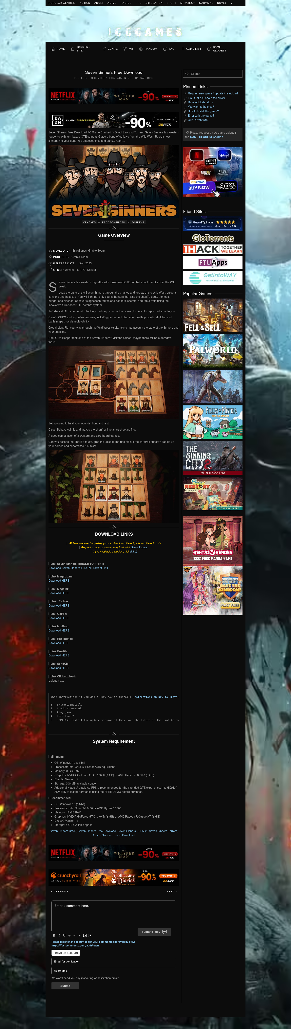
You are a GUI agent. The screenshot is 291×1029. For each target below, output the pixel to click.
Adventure (125, 78)
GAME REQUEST (220, 49)
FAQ (172, 49)
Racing (126, 3)
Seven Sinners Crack (63, 831)
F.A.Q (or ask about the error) (206, 98)
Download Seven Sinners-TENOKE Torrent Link (78, 568)
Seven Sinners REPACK (132, 831)
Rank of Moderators (200, 102)
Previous (60, 891)
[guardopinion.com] (212, 223)
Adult (99, 3)
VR (233, 3)
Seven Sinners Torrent (163, 831)
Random (151, 49)
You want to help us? (201, 106)
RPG (139, 3)
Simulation (154, 3)
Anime (112, 3)
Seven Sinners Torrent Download (114, 835)
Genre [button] (113, 49)
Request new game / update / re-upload (213, 93)
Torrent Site (83, 49)
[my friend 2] (212, 237)
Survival (206, 3)
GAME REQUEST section (206, 137)
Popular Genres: (62, 3)
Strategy (187, 3)
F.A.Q (133, 551)
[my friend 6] (212, 262)
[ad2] (210, 541)
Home (61, 49)
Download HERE (58, 580)
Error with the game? (201, 115)
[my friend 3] (212, 249)
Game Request (139, 547)
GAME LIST (194, 49)
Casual (140, 78)
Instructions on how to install (157, 696)
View (212, 314)
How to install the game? (203, 111)
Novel (222, 3)
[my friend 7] (212, 278)
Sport (171, 3)
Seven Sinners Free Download (97, 831)
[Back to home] (145, 24)
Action (85, 3)
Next (171, 891)
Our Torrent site (198, 120)
